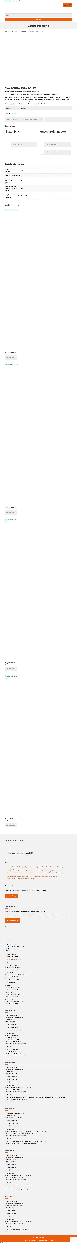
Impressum (40, 1240)
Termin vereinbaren (12, 920)
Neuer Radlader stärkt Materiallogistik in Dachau (21, 878)
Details (26, 855)
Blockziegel (14, 113)
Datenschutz (49, 1240)
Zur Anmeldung (11, 896)
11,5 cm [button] (8, 108)
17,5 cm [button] (16, 108)
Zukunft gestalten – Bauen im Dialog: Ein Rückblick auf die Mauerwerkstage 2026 (31, 871)
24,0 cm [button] (23, 108)
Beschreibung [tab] (12, 119)
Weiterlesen (10, 357)
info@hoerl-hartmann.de (14, 959)
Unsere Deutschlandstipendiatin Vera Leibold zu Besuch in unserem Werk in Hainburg (32, 876)
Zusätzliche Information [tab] (32, 119)
